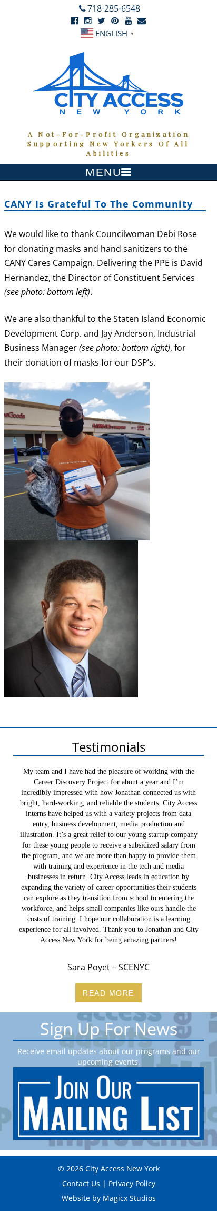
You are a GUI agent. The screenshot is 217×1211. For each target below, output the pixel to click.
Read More (108, 993)
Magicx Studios (129, 1198)
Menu (103, 172)
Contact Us (81, 1183)
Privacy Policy (131, 1183)
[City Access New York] (108, 82)
